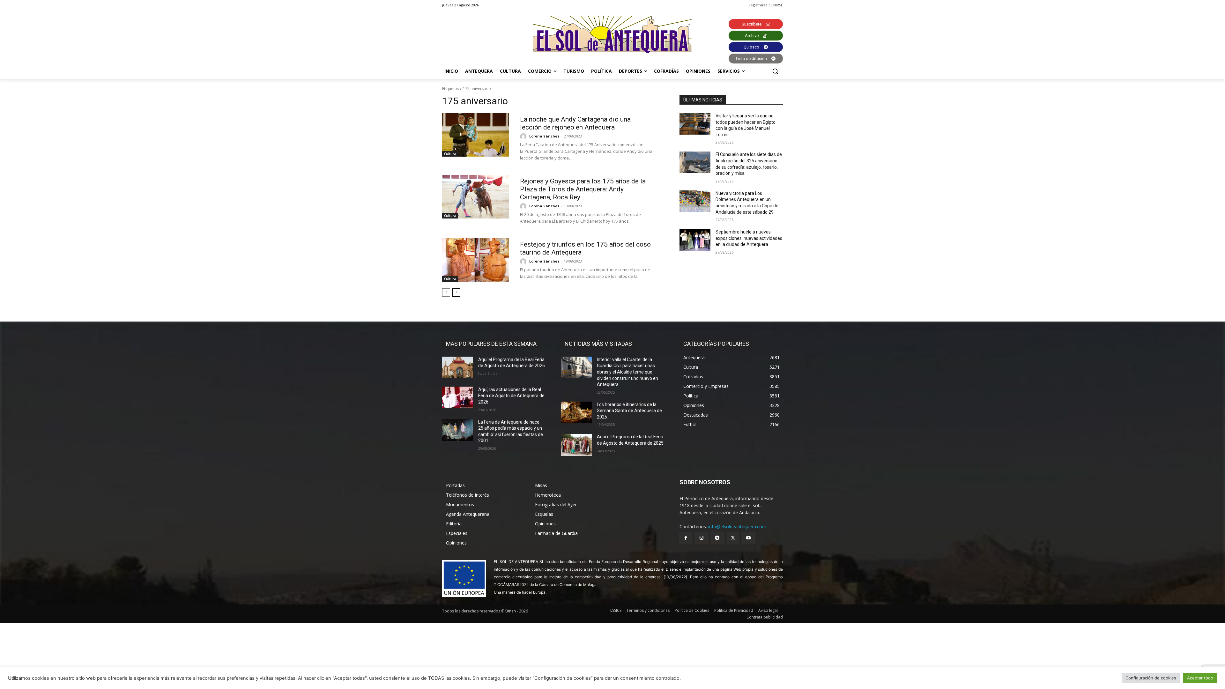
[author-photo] (524, 136)
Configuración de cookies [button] (1150, 677)
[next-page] (456, 292)
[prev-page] (446, 292)
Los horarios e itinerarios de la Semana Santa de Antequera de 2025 (629, 410)
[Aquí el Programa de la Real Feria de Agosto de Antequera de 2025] (576, 445)
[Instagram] (701, 538)
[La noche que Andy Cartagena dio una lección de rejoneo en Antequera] (475, 135)
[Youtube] (748, 538)
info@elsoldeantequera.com (737, 526)
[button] (775, 71)
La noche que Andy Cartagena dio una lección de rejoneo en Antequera (575, 123)
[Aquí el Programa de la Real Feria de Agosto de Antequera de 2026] (457, 367)
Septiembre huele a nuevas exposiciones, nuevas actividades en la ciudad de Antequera (749, 238)
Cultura (450, 154)
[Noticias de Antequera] (612, 34)
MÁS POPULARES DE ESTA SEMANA (491, 343)
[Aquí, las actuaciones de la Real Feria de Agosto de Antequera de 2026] (457, 397)
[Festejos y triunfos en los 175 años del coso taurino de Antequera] (475, 260)
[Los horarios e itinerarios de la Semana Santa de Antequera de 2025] (576, 412)
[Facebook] (685, 538)
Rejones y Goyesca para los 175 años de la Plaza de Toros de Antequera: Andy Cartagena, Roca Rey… (583, 189)
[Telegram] (717, 538)
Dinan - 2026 (516, 611)
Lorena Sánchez (544, 136)
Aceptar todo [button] (1200, 677)
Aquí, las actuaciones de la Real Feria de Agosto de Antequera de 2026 (511, 395)
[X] (733, 538)
